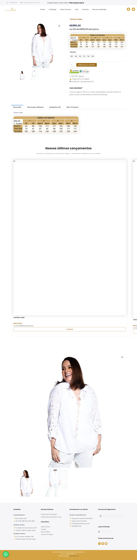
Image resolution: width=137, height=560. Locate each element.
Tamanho (73, 52)
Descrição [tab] (17, 107)
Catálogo (52, 9)
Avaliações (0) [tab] (55, 107)
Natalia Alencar (74, 556)
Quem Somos (65, 9)
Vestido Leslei (18, 317)
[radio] (71, 56)
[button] (59, 26)
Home (42, 9)
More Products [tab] (72, 107)
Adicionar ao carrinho (86, 65)
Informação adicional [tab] (35, 107)
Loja (76, 9)
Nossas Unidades (99, 9)
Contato (85, 9)
